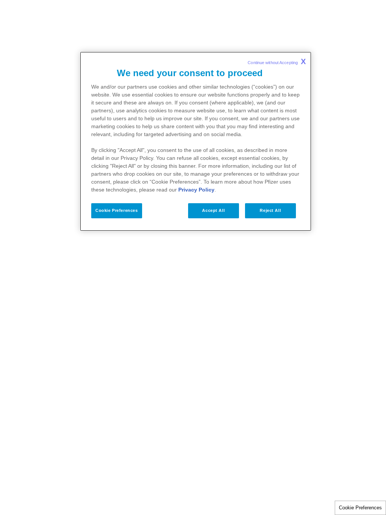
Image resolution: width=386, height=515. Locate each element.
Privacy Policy (196, 190)
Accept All (213, 210)
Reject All (270, 210)
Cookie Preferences (360, 507)
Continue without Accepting (277, 61)
